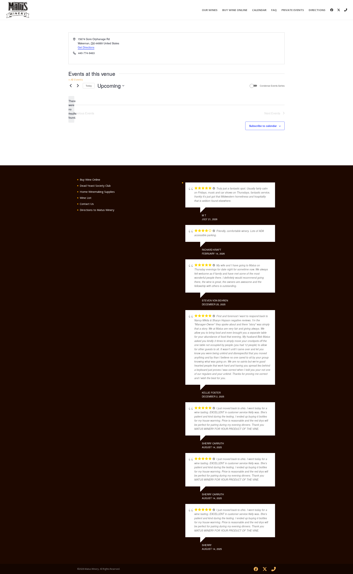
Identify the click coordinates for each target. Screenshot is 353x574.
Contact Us (87, 204)
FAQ (274, 10)
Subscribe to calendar (263, 126)
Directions (317, 10)
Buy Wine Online (234, 10)
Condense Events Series (272, 85)
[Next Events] (78, 85)
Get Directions (86, 47)
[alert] (71, 109)
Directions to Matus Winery (97, 210)
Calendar (259, 10)
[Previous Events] (70, 85)
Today (89, 85)
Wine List (85, 198)
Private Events (292, 10)
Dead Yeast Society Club (95, 185)
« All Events (75, 79)
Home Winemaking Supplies (97, 191)
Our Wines (209, 10)
